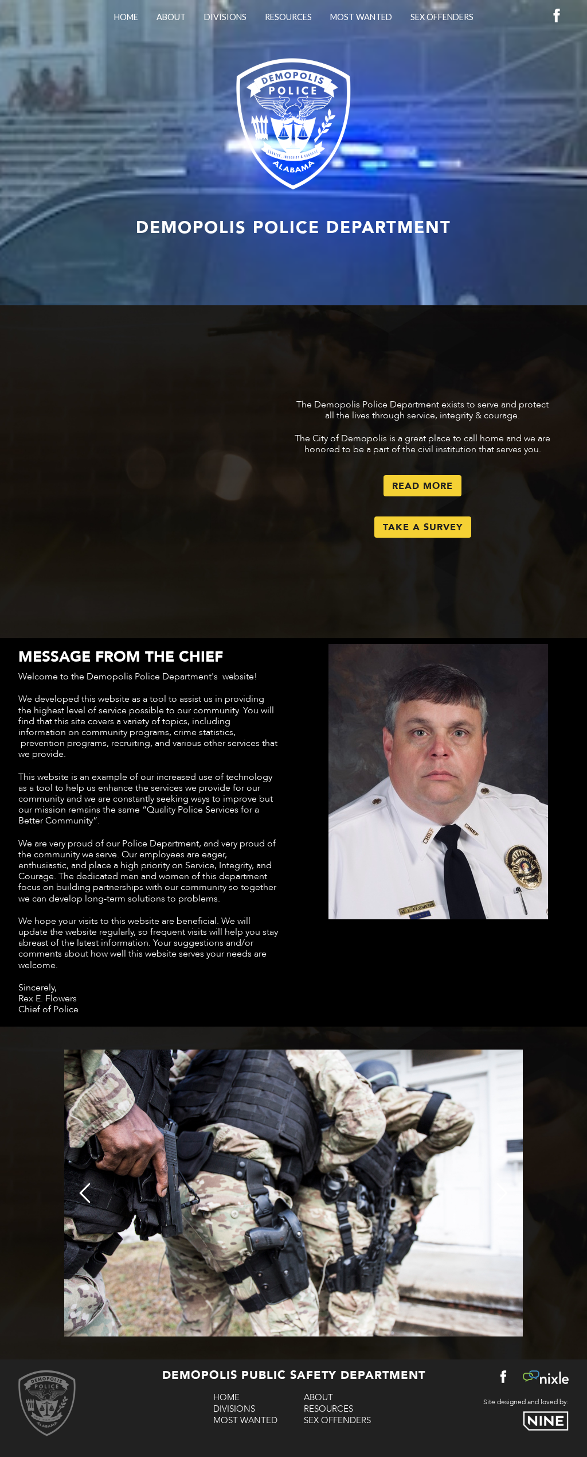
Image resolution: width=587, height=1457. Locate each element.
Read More (422, 486)
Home (126, 17)
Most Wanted (361, 17)
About (171, 17)
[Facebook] (556, 18)
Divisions (225, 17)
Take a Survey (423, 527)
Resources (288, 17)
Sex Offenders (441, 17)
